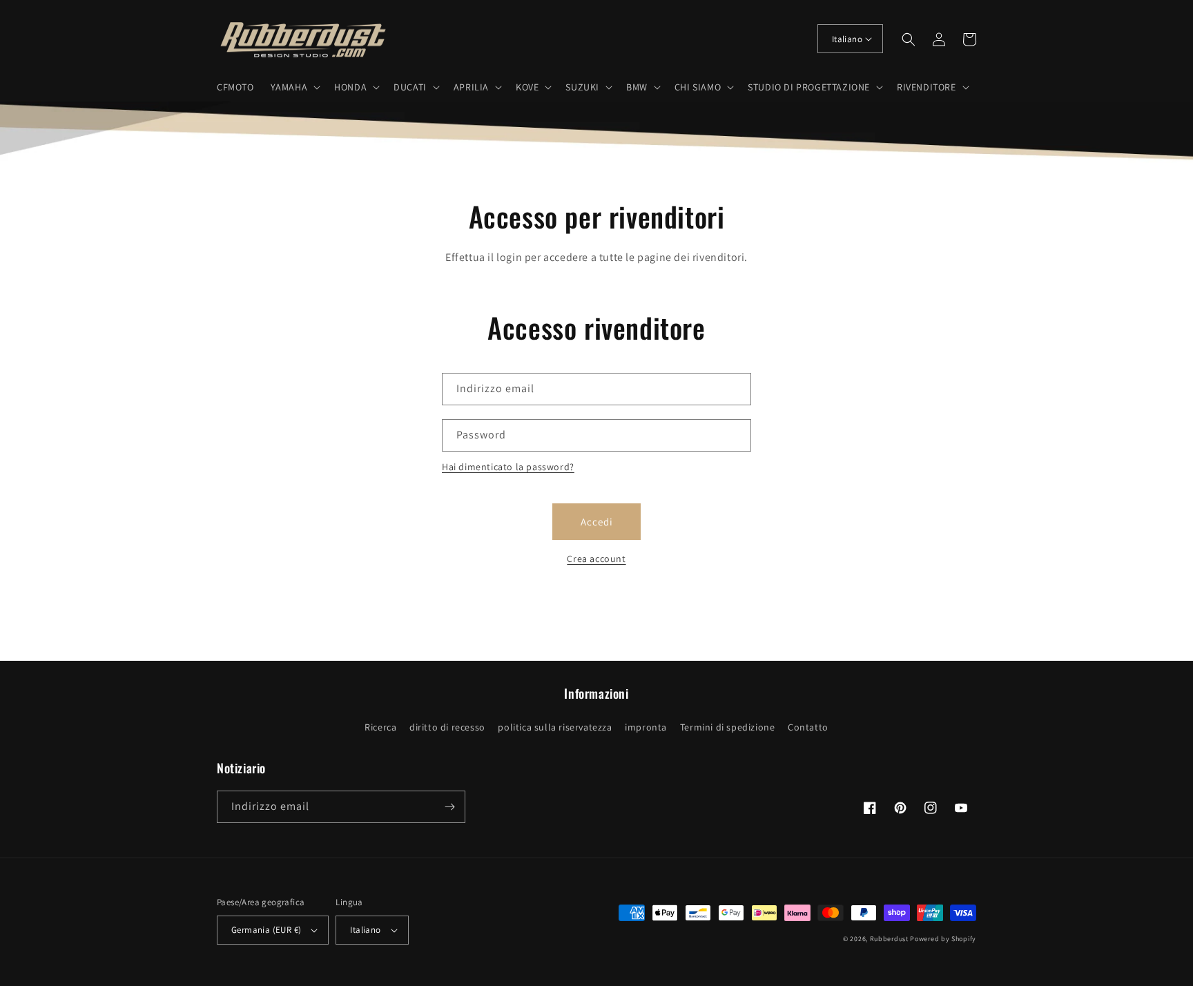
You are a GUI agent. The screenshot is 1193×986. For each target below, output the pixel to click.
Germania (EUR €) (266, 930)
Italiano (847, 39)
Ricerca (380, 727)
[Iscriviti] (449, 807)
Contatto (808, 727)
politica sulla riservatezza (555, 727)
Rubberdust (889, 938)
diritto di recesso (447, 727)
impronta (646, 727)
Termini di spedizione (727, 727)
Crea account (596, 558)
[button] (294, 87)
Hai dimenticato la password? (508, 467)
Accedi (597, 521)
